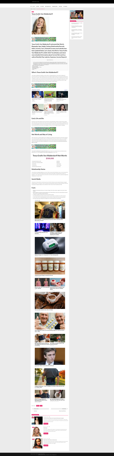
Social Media (34, 68)
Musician (60, 6)
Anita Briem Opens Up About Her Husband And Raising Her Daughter (53, 418)
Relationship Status (35, 67)
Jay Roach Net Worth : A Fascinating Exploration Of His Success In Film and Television (77, 30)
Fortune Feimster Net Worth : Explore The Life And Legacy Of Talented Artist (77, 37)
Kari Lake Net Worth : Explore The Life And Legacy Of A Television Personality (77, 34)
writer (41, 405)
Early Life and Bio (35, 66)
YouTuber (42, 6)
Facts (33, 69)
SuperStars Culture (35, 1)
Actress (37, 6)
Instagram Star (48, 6)
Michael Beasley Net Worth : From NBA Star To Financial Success (77, 23)
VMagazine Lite (54, 454)
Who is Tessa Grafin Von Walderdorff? (38, 65)
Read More (46, 423)
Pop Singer (65, 6)
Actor (33, 6)
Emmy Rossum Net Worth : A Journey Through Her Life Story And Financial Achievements (77, 26)
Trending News (54, 6)
